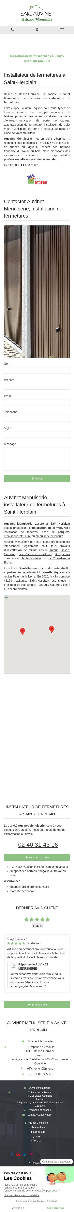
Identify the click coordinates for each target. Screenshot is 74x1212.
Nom (7, 363)
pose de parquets (55, 532)
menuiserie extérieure (49, 536)
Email (7, 395)
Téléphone (10, 412)
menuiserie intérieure (17, 536)
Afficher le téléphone (40, 1068)
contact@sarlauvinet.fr (40, 1114)
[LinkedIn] (24, 1155)
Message (10, 444)
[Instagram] (30, 1155)
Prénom (9, 379)
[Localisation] (37, 30)
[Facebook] (12, 1155)
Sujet (7, 428)
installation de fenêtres (21, 532)
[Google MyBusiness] (18, 1155)
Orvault (53, 550)
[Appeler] (12, 30)
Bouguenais (62, 554)
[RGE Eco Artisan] (37, 178)
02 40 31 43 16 (38, 844)
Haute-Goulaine (31, 558)
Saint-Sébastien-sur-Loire (35, 554)
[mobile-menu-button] (61, 30)
